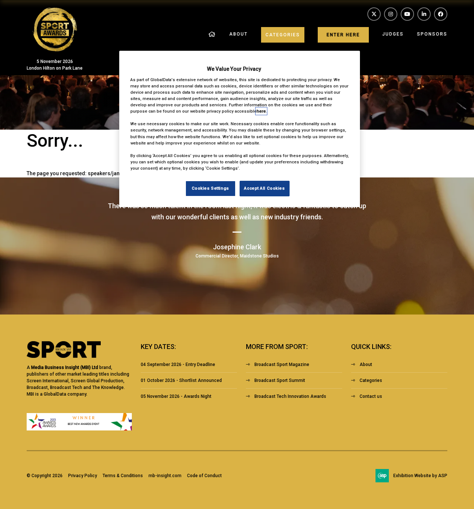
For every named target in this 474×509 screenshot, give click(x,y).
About (238, 34)
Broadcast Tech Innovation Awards (290, 396)
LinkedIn (424, 14)
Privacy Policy (82, 475)
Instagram (390, 14)
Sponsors (432, 34)
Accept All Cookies (264, 188)
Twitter (374, 14)
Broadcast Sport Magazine (281, 364)
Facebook (440, 14)
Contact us (371, 396)
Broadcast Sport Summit (279, 380)
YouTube (407, 14)
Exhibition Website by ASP (420, 475)
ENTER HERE (343, 34)
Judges (393, 34)
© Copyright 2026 (45, 475)
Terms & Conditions (123, 475)
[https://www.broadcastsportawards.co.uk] (55, 50)
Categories (283, 34)
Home (212, 34)
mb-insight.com (164, 475)
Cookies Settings (210, 188)
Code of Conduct (204, 475)
